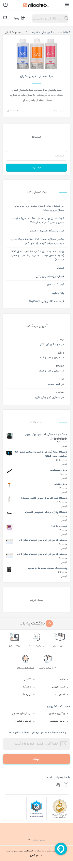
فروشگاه (27, 686)
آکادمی (27, 679)
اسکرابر (60, 268)
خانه (62, 679)
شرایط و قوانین (23, 721)
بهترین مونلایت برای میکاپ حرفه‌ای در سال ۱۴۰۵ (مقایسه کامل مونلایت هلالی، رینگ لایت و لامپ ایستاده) (37, 256)
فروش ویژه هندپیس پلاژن (50, 276)
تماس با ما (59, 694)
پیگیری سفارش (57, 713)
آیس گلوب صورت (54, 285)
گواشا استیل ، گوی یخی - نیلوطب (49, 33)
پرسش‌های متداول (21, 713)
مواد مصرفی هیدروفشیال (36, 76)
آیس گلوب (54, 384)
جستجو (36, 167)
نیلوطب (28, 851)
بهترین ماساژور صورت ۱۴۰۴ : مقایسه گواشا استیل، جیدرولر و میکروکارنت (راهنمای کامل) (37, 241)
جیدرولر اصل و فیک (49, 357)
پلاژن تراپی (58, 293)
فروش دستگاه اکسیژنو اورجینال (47, 231)
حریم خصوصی (57, 721)
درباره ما (27, 694)
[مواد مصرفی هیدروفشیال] (36, 57)
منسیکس (36, 855)
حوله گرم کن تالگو (50, 344)
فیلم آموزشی (58, 686)
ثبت (36, 758)
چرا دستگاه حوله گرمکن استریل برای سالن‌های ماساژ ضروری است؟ (39, 208)
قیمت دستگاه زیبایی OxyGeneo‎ (46, 301)
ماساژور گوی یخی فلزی (47, 397)
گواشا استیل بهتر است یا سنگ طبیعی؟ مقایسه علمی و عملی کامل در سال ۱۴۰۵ (38, 220)
